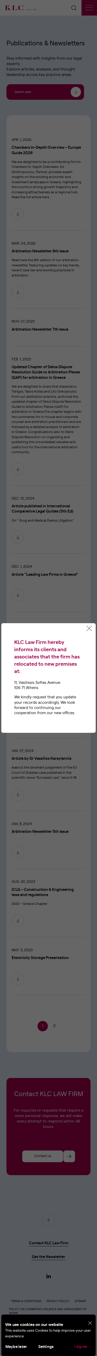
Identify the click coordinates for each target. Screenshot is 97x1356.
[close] (90, 1323)
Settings (46, 1347)
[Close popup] (89, 628)
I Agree (80, 1347)
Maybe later (16, 1347)
